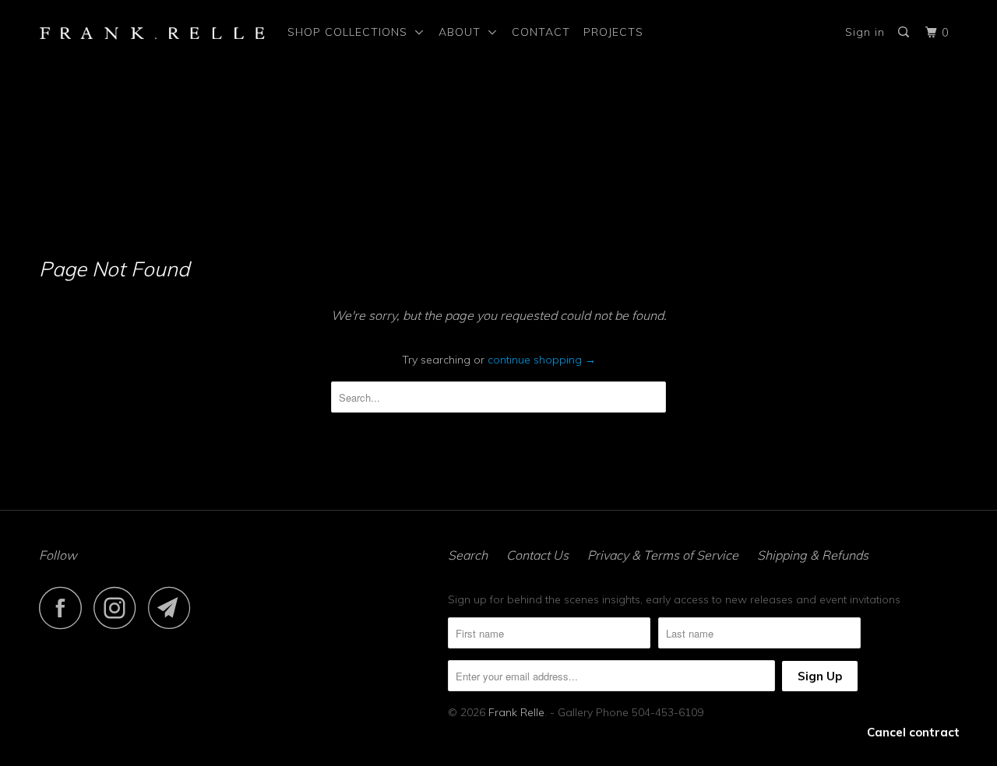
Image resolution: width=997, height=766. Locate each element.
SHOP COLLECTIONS (351, 32)
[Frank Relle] (152, 32)
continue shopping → (542, 360)
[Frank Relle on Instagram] (119, 607)
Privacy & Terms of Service (662, 555)
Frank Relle (516, 712)
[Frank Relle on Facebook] (64, 607)
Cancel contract (913, 732)
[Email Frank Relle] (173, 607)
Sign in (865, 32)
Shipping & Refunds (812, 555)
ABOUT (463, 32)
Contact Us (537, 555)
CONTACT (541, 32)
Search (468, 555)
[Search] (905, 32)
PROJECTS (613, 32)
